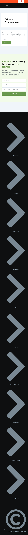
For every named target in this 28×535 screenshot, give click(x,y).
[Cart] (21, 1)
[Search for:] (14, 39)
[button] (7, 5)
